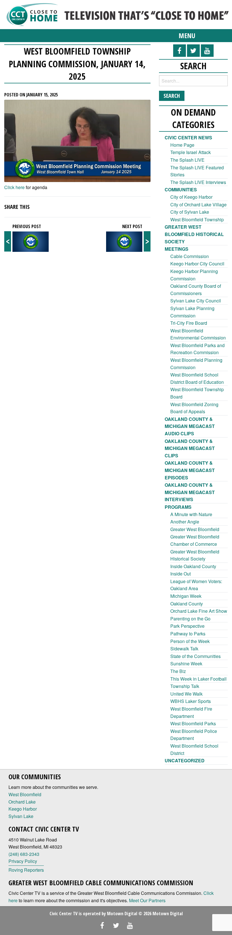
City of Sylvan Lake (189, 212)
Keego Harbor (22, 809)
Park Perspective (187, 626)
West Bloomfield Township (197, 219)
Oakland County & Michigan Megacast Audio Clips (190, 426)
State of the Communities (195, 656)
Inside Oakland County (193, 566)
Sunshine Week (186, 663)
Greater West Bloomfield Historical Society (194, 234)
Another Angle (184, 521)
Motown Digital (122, 913)
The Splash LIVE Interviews (198, 182)
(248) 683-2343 (23, 854)
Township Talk (184, 686)
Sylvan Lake (20, 816)
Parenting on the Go (190, 618)
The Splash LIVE (187, 160)
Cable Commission (189, 256)
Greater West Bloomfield (194, 529)
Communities (181, 189)
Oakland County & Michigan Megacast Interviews (190, 492)
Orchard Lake (22, 801)
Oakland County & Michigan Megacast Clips (190, 448)
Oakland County (186, 603)
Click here (14, 187)
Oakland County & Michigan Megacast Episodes (190, 470)
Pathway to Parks (187, 633)
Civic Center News (188, 137)
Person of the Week (190, 641)
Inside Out (180, 573)
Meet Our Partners (147, 900)
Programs (178, 507)
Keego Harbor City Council (197, 263)
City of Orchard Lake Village (198, 204)
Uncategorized (185, 760)
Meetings (176, 249)
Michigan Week (185, 596)
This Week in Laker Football (198, 679)
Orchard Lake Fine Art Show (198, 611)
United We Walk (186, 694)
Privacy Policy (22, 861)
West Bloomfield (24, 794)
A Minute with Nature (191, 514)
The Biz (178, 671)
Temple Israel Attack (190, 152)
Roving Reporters (26, 870)
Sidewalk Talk (184, 648)
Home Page (182, 145)
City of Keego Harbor (191, 197)
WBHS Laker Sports (190, 701)
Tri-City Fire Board (188, 323)
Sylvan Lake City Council (195, 300)
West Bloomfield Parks (193, 723)
